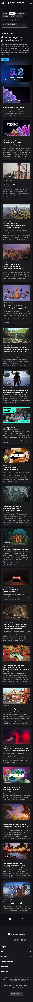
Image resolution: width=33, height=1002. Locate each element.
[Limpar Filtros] (24, 25)
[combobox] (14, 26)
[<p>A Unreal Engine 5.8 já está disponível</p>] (16, 57)
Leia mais (5, 59)
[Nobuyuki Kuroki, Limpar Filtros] (15, 24)
